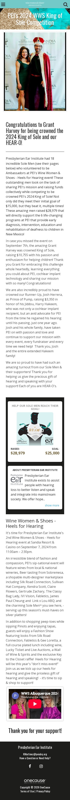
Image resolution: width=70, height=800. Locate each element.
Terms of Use (27, 791)
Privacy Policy (43, 791)
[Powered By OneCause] (35, 781)
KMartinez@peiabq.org (35, 754)
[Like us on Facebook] (29, 766)
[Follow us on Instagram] (40, 766)
